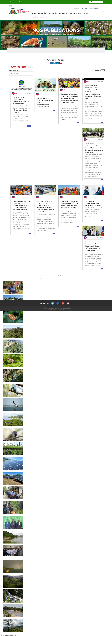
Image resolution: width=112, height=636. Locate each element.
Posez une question (96, 1)
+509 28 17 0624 (83, 8)
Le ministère (42, 13)
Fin (76, 279)
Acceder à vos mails (37, 17)
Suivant (72, 279)
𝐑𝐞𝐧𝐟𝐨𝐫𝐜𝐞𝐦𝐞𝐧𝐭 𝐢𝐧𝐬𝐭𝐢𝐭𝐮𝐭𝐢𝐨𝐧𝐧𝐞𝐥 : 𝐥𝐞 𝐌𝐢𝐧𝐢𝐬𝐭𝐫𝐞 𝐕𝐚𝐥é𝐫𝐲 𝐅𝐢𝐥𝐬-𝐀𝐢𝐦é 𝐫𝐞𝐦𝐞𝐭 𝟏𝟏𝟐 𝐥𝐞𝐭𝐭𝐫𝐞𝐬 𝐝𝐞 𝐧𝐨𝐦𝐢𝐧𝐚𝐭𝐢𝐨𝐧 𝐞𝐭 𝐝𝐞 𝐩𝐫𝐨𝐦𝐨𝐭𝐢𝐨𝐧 (94, 148)
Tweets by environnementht (7, 299)
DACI (28, 125)
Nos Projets (63, 13)
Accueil (33, 13)
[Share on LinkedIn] (57, 63)
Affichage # (97, 70)
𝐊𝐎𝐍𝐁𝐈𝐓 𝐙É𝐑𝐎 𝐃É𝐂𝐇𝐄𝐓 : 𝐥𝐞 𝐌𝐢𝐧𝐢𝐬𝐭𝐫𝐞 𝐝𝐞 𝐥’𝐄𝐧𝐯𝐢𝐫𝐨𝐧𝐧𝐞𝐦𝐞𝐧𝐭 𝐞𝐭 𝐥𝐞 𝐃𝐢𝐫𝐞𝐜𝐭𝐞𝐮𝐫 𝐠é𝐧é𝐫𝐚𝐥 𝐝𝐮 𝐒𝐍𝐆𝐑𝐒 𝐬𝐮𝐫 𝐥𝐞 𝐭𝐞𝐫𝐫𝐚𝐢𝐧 (21, 205)
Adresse (33, 1)
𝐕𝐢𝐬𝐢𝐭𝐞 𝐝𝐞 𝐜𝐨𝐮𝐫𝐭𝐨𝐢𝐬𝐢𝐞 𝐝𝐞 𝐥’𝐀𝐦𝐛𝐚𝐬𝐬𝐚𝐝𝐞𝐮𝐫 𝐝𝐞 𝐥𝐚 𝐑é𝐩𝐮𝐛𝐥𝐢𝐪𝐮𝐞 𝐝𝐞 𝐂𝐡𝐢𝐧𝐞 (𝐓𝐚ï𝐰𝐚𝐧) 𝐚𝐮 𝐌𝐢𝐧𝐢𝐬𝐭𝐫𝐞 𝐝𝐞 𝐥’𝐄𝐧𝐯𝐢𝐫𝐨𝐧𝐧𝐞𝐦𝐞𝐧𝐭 (92, 246)
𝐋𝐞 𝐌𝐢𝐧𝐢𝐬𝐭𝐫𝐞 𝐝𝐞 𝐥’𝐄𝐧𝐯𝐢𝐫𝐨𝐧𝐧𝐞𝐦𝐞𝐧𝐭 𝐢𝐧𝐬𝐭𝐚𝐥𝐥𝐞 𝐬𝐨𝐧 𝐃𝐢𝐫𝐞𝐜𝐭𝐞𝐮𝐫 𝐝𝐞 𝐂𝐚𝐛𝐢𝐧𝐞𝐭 (93, 203)
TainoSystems (62, 309)
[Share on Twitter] (54, 63)
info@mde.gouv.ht (97, 8)
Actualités (14, 1)
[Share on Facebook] (51, 63)
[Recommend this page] (60, 63)
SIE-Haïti (85, 13)
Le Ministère (23, 1)
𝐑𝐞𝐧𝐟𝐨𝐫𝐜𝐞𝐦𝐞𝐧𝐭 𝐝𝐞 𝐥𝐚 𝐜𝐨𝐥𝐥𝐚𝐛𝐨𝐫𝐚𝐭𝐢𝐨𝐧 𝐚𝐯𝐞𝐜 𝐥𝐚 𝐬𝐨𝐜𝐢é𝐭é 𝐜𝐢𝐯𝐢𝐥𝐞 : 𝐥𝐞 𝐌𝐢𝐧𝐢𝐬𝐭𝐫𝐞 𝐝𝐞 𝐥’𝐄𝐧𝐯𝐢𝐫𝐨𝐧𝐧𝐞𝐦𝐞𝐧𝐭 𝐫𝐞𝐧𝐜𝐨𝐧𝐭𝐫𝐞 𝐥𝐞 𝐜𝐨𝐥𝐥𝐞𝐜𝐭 (93, 92)
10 (68, 279)
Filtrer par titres (13, 70)
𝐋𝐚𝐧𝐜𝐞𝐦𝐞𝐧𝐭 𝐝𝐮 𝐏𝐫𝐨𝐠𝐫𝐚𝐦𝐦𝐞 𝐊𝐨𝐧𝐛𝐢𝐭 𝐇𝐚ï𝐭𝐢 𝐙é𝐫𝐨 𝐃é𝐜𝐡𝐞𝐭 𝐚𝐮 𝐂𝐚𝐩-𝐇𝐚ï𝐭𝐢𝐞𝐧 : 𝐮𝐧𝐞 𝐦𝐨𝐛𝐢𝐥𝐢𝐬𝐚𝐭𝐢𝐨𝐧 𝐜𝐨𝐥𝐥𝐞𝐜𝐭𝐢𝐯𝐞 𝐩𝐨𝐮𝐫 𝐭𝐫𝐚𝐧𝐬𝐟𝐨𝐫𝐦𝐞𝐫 (69, 98)
